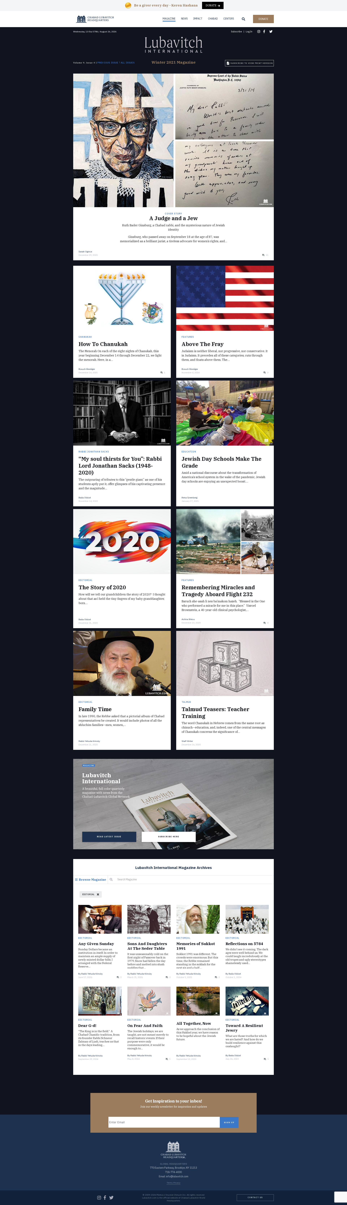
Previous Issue (107, 63)
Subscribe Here (168, 837)
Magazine (169, 18)
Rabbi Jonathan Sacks (94, 451)
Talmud (186, 702)
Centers (228, 18)
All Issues (128, 63)
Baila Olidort (85, 497)
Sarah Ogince (85, 251)
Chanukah (85, 337)
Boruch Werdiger (87, 369)
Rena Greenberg (189, 497)
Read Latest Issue (109, 837)
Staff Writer (187, 741)
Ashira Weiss (188, 619)
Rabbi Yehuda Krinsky (89, 741)
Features (188, 337)
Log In (249, 31)
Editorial (86, 580)
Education (189, 451)
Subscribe (236, 31)
